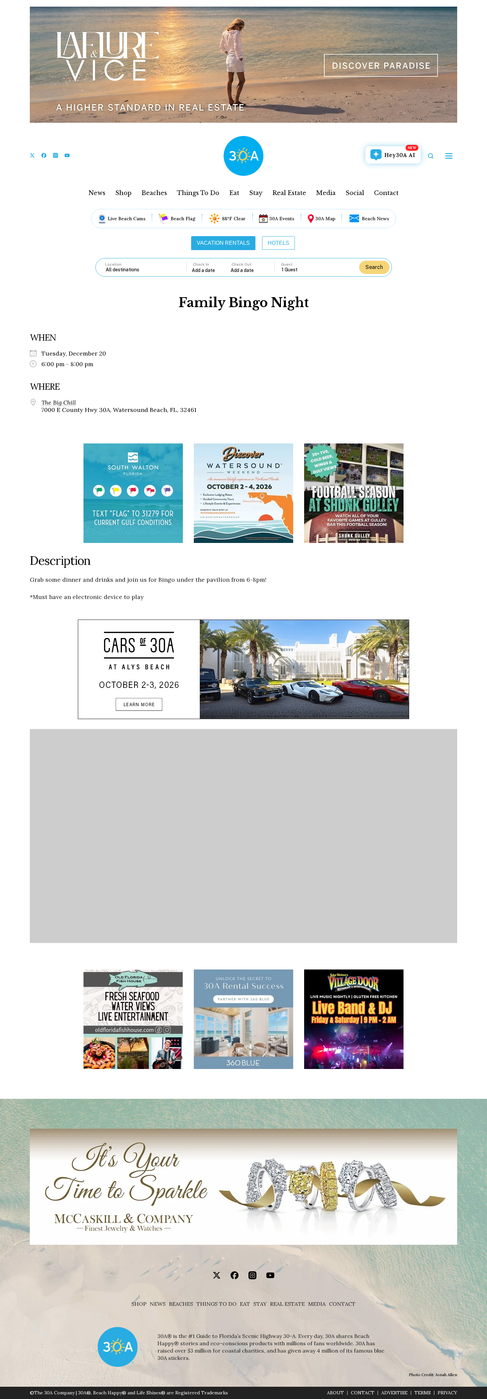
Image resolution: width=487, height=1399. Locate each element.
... (211, 270)
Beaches (154, 193)
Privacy (447, 1393)
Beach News (375, 219)
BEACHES (181, 1304)
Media (326, 193)
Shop (123, 193)
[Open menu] (449, 156)
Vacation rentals (223, 243)
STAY (260, 1304)
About (335, 1393)
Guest (287, 264)
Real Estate (289, 193)
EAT (245, 1304)
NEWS (158, 1304)
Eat (234, 193)
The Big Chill (58, 402)
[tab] (223, 243)
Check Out (241, 264)
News (96, 193)
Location (113, 264)
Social (355, 193)
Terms (422, 1393)
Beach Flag (183, 219)
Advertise (394, 1393)
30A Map (325, 219)
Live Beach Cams (126, 219)
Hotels (278, 243)
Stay (255, 193)
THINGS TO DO (216, 1304)
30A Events (281, 219)
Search (374, 267)
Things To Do (198, 193)
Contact (386, 193)
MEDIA (317, 1304)
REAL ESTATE (287, 1304)
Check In (201, 264)
